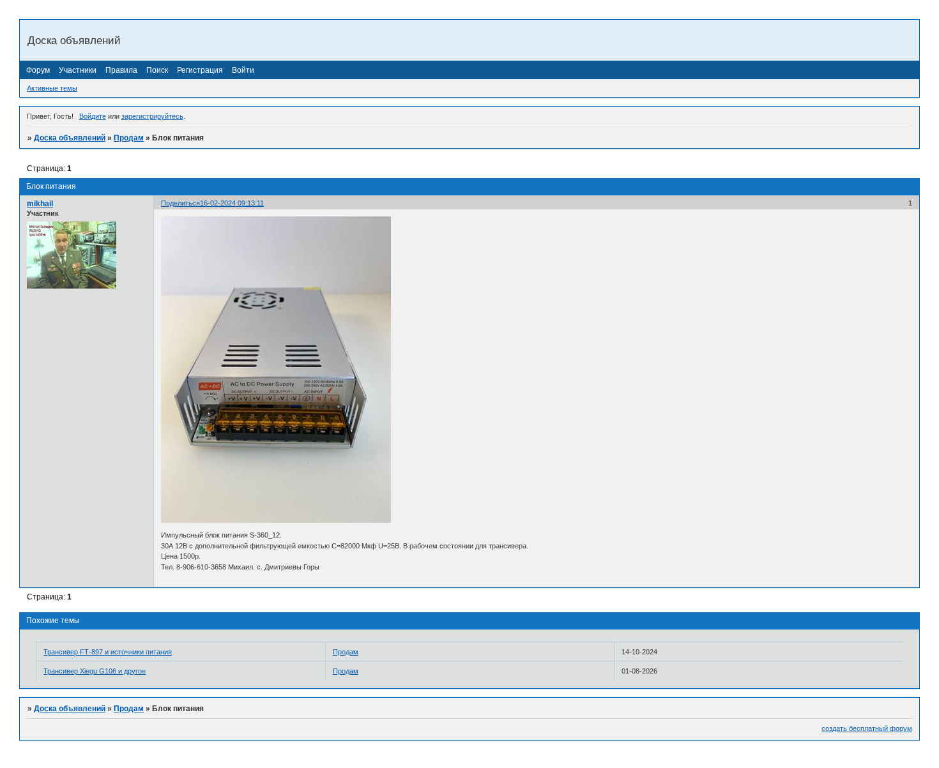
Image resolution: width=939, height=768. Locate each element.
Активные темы (52, 88)
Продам (129, 137)
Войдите (92, 116)
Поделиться (180, 203)
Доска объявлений (69, 137)
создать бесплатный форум (866, 728)
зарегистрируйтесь (152, 116)
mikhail (40, 203)
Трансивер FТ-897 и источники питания (107, 652)
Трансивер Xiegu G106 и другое (94, 671)
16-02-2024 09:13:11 (232, 203)
